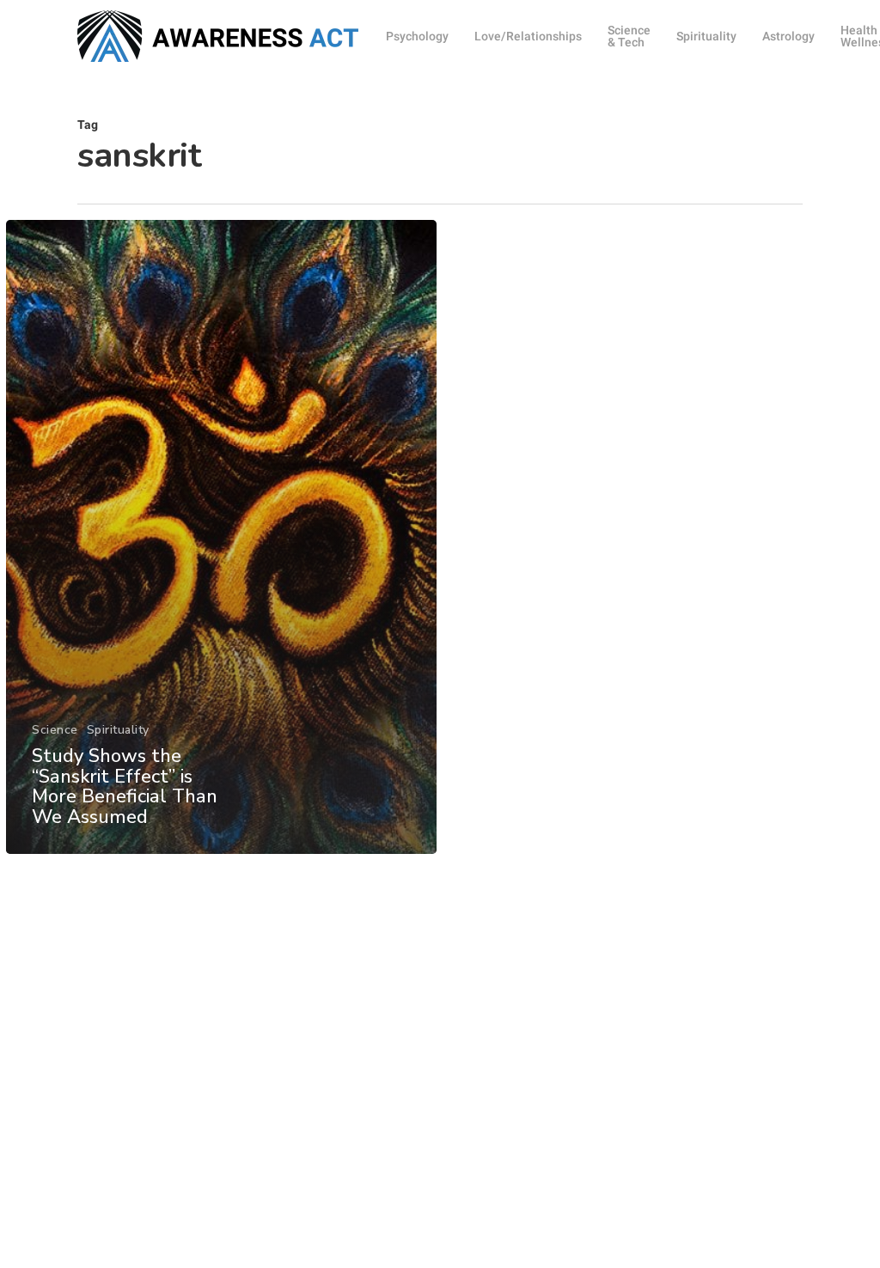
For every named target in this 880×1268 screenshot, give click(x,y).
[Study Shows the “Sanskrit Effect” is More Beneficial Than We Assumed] (221, 537)
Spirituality (118, 730)
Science (55, 730)
